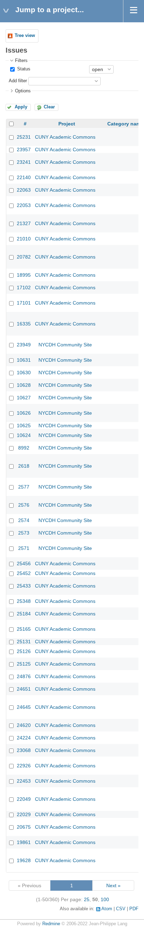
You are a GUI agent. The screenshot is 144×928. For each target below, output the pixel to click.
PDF (133, 908)
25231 (24, 137)
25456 (24, 563)
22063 (24, 190)
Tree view (25, 35)
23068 (24, 750)
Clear (49, 107)
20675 (24, 827)
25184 (24, 613)
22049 (24, 799)
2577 (23, 487)
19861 (24, 842)
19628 (24, 860)
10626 (24, 413)
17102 (24, 287)
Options (23, 91)
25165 (24, 629)
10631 (24, 360)
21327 (24, 223)
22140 (24, 177)
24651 (24, 689)
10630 (24, 372)
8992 (23, 448)
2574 (23, 520)
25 (86, 899)
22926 (24, 765)
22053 (24, 205)
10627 (24, 397)
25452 (24, 573)
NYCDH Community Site (65, 344)
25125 (24, 664)
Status (23, 69)
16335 (24, 324)
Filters (21, 60)
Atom (106, 908)
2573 (23, 533)
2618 (23, 466)
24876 (24, 676)
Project (66, 123)
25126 (24, 651)
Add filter (18, 80)
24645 (24, 707)
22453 (24, 781)
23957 (24, 149)
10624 (24, 435)
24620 (24, 725)
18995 (24, 275)
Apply (21, 107)
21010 (24, 238)
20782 (24, 257)
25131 (24, 641)
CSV (120, 908)
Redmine (51, 923)
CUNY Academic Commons (65, 137)
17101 (24, 303)
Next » (113, 885)
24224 (24, 738)
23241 (24, 162)
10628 (24, 385)
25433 (24, 586)
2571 (23, 548)
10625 (24, 425)
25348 (24, 601)
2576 (23, 505)
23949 (24, 344)
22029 (24, 814)
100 (105, 899)
